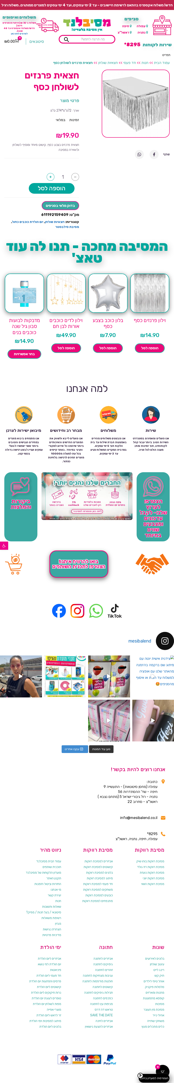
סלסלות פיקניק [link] (154, 987)
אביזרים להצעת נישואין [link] (99, 1027)
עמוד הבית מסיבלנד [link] (48, 861)
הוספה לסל (51, 188)
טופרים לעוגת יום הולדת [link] (46, 998)
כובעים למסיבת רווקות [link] (99, 895)
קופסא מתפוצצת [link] (153, 998)
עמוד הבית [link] (162, 63)
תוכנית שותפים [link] (52, 867)
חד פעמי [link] (129, 63)
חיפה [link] (125, 26)
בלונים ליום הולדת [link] (50, 1027)
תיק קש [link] (159, 976)
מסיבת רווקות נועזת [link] (152, 873)
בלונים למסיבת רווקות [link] (99, 873)
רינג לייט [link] (158, 970)
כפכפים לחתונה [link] (103, 998)
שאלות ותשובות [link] (51, 907)
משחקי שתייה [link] (155, 1021)
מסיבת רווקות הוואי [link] (152, 884)
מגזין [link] (58, 924)
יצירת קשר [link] (54, 895)
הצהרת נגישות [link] (52, 929)
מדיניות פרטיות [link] (51, 935)
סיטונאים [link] (36, 41)
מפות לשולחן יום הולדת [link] (47, 1004)
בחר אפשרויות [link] (24, 354)
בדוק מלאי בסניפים (60, 205)
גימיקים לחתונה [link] (103, 964)
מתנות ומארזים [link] (155, 993)
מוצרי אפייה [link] (54, 1010)
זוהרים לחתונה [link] (104, 970)
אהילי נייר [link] (158, 1015)
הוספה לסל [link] (149, 348)
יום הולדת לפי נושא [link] (49, 964)
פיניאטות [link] (55, 970)
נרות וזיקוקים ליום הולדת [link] (46, 993)
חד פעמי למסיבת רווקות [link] (98, 884)
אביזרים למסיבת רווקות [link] (99, 861)
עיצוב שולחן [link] (157, 964)
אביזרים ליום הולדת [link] (49, 959)
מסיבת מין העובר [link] (154, 1010)
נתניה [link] (141, 32)
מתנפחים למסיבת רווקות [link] (97, 901)
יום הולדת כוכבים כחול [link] (27, 222)
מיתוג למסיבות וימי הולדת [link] (45, 1021)
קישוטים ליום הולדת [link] (49, 987)
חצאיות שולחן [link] (108, 63)
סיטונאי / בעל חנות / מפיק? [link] (43, 912)
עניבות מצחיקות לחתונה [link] (98, 976)
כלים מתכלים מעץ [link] (153, 1027)
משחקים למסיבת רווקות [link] (98, 890)
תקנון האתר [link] (53, 878)
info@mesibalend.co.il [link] (138, 818)
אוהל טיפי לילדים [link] (154, 981)
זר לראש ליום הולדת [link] (48, 1015)
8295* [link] (152, 834)
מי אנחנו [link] (56, 890)
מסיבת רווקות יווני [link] (153, 878)
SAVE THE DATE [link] (101, 1015)
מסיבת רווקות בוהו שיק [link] (150, 861)
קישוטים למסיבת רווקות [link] (98, 867)
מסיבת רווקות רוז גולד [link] (150, 867)
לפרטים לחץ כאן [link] (19, 33)
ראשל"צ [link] (123, 32)
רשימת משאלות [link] (51, 918)
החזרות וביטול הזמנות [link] (47, 884)
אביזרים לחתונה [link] (103, 959)
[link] (4, 546)
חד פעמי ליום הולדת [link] (48, 976)
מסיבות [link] (159, 1004)
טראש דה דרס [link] (104, 1010)
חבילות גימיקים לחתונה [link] (98, 993)
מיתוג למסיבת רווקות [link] (100, 878)
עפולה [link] (141, 26)
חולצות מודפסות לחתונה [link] (97, 981)
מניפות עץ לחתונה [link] (101, 1004)
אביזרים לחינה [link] (104, 1021)
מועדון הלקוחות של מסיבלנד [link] (43, 873)
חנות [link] (144, 63)
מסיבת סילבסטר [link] (67, 227)
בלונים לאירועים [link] (154, 959)
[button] (166, 55)
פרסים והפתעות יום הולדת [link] (45, 981)
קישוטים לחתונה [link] (103, 987)
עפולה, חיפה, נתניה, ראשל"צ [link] (136, 839)
